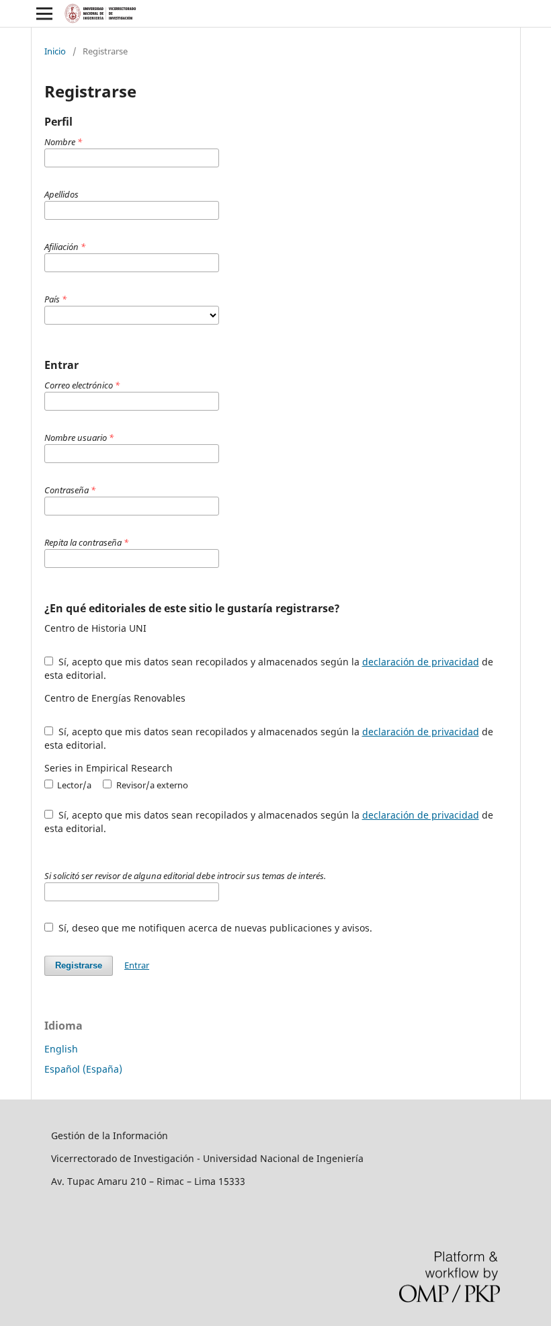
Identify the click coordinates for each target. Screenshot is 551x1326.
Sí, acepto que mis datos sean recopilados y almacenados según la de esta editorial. (268, 668)
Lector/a (73, 785)
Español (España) (83, 1069)
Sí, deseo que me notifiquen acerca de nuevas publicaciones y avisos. (214, 927)
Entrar (136, 965)
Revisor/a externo (150, 785)
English (61, 1048)
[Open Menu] (44, 13)
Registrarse (78, 965)
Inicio (55, 51)
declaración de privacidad (420, 661)
